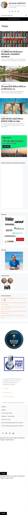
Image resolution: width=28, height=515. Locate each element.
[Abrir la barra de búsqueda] (26, 15)
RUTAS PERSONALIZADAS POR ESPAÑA (12, 426)
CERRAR (3, 473)
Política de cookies (7, 392)
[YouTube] (18, 11)
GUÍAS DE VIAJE (5, 419)
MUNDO (3, 410)
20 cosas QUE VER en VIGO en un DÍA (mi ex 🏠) (13, 87)
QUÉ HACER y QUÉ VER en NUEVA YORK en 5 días (12, 120)
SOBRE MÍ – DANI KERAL (8, 416)
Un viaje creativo (17, 3)
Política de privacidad (8, 396)
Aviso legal (5, 388)
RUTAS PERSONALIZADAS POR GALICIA (12, 422)
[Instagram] (15, 11)
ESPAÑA (3, 406)
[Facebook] (9, 11)
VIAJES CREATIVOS (6, 413)
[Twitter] (12, 11)
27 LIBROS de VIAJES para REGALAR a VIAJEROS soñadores (12, 54)
